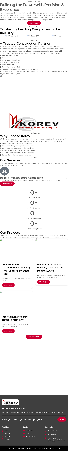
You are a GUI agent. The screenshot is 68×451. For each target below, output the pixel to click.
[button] (1, 178)
